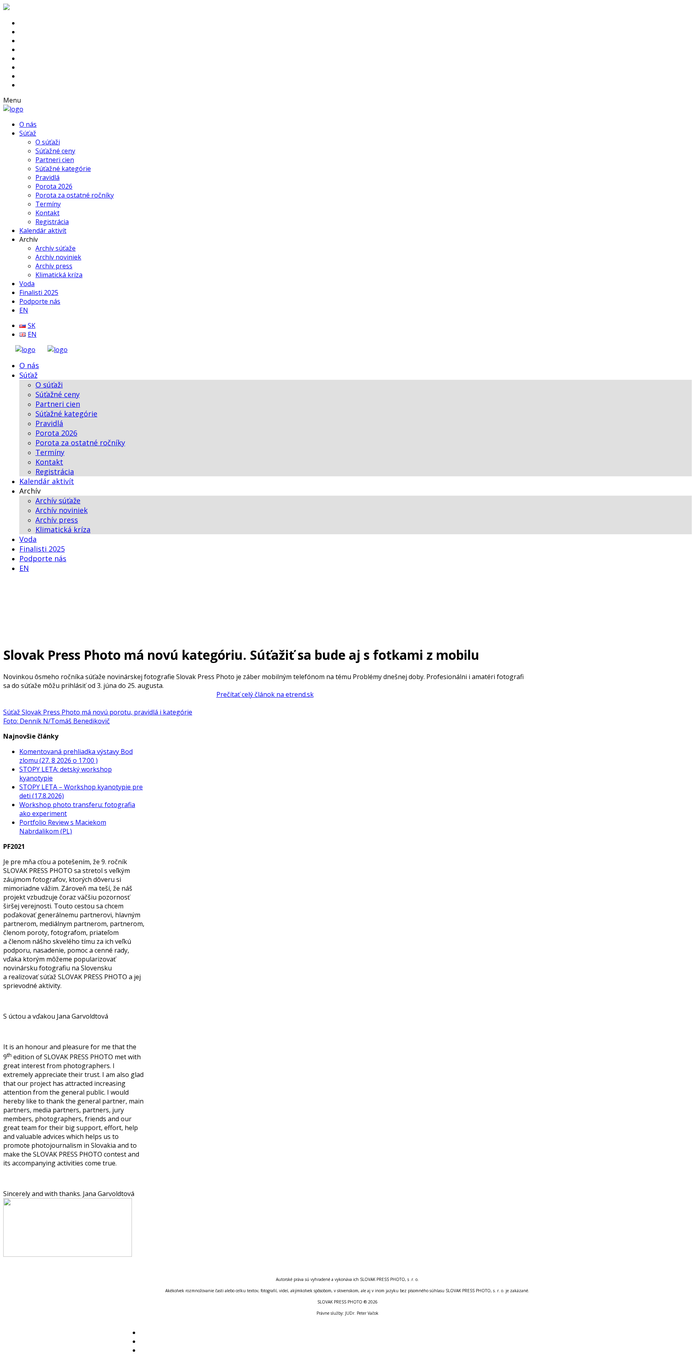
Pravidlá (47, 177)
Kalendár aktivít (42, 230)
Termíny (48, 204)
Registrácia (52, 221)
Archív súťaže (55, 248)
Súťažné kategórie (63, 168)
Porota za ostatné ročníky (74, 195)
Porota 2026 (53, 186)
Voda (27, 283)
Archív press (53, 265)
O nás (28, 124)
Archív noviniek (58, 257)
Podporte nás (39, 301)
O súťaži (47, 142)
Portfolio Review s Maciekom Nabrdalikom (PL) (62, 827)
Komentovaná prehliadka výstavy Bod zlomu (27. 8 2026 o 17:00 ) (76, 756)
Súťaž (27, 133)
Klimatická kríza (58, 274)
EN (23, 310)
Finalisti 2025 (38, 292)
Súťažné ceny (55, 150)
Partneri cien (54, 159)
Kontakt (47, 212)
